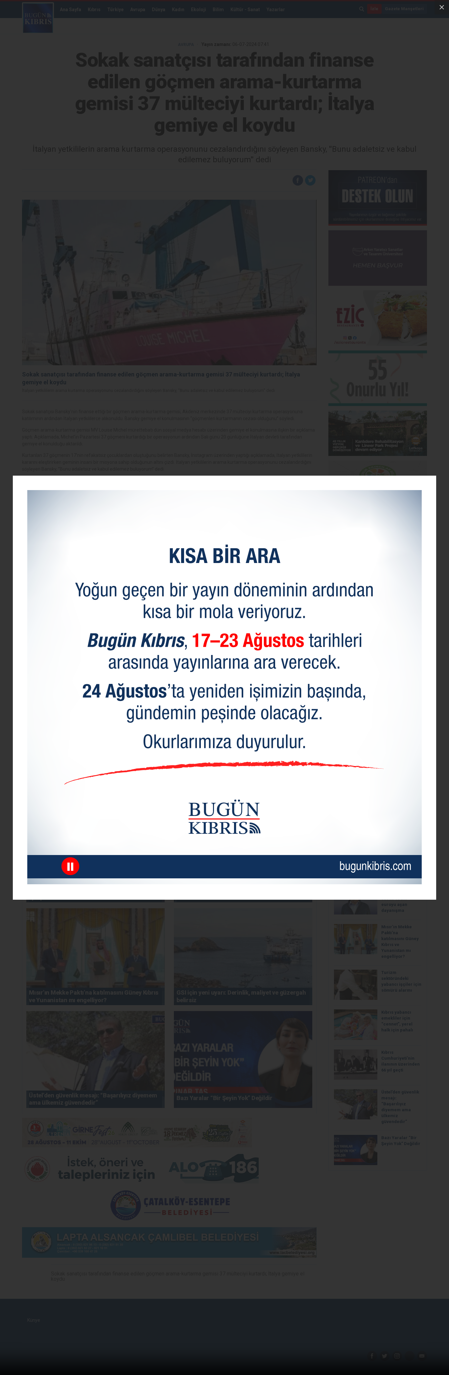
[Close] (442, 7)
